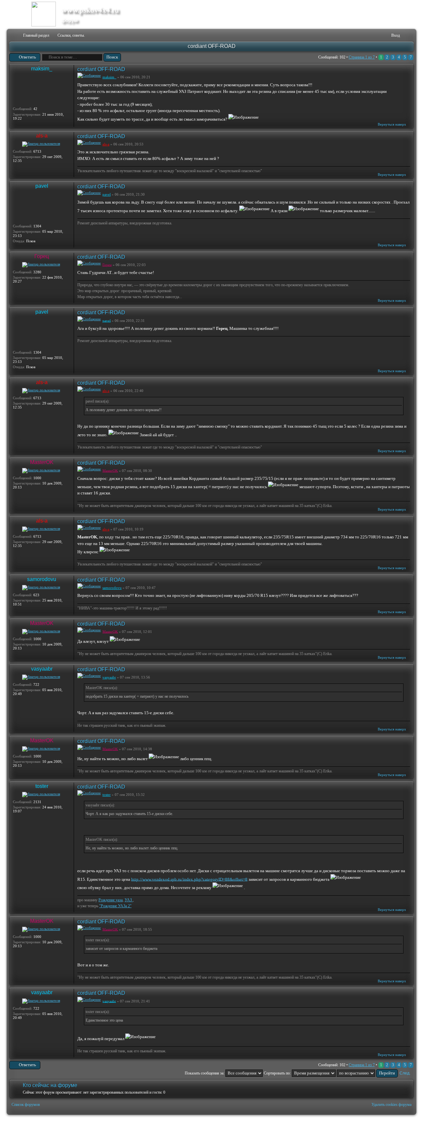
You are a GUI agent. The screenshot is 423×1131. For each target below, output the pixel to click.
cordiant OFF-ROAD (212, 46)
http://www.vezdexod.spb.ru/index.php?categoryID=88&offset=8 (189, 879)
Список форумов (26, 1104)
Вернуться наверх (392, 124)
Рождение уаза (110, 900)
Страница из (362, 57)
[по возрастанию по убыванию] (367, 1073)
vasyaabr (42, 669)
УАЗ (129, 900)
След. (405, 1073)
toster (41, 786)
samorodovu (41, 579)
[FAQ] (376, 35)
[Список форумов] (13, 35)
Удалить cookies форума (391, 1104)
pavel (41, 186)
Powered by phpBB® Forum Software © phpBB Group (404, 1123)
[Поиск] (365, 35)
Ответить (27, 57)
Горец (41, 256)
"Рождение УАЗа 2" (115, 906)
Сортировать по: (278, 1073)
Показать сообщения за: (205, 1073)
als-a (42, 135)
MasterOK (42, 462)
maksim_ (41, 68)
